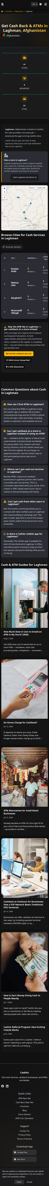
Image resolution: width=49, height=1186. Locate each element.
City (12, 258)
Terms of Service (24, 1139)
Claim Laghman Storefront (24, 177)
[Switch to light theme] (40, 4)
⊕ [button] (4, 197)
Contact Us (24, 1131)
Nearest (32, 188)
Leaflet (24, 229)
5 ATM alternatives (16, 367)
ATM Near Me (24, 1098)
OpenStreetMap (34, 229)
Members (31, 258)
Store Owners (24, 1114)
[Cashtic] (2, 4)
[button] (4, 188)
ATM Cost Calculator (24, 1118)
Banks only (41, 188)
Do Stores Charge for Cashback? (20, 722)
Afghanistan (19, 11)
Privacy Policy (24, 1135)
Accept (29, 1182)
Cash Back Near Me (24, 1102)
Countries (8, 11)
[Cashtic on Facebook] (2, 1086)
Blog (24, 1110)
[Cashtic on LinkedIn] (7, 1086)
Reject (19, 1182)
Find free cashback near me (19, 353)
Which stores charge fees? (19, 360)
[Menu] (45, 4)
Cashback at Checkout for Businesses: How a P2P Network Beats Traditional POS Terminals (24, 904)
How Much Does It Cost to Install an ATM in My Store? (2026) (23, 633)
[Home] (2, 11)
